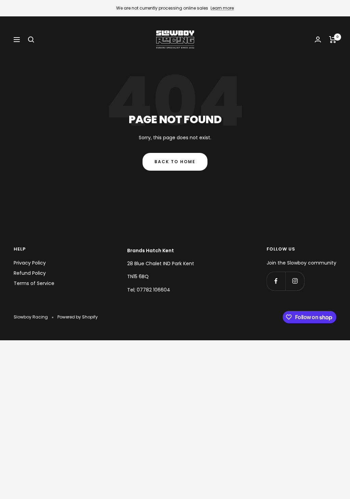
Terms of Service (34, 283)
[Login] (318, 39)
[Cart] (332, 39)
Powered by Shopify (77, 317)
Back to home (175, 162)
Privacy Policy (30, 262)
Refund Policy (30, 273)
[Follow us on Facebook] (276, 281)
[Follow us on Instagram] (294, 281)
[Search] (31, 40)
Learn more (222, 8)
